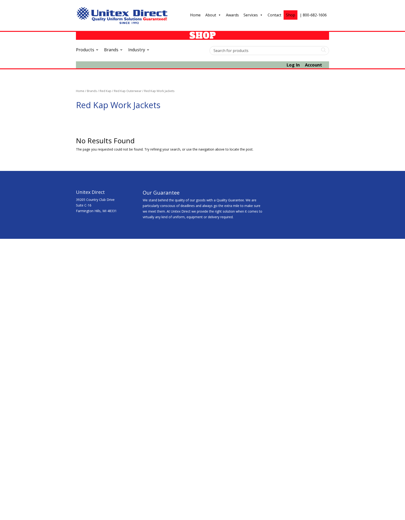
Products (85, 50)
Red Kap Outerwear (128, 91)
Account (313, 65)
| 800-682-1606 (313, 15)
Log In (293, 65)
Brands (111, 50)
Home (195, 15)
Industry (136, 50)
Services (251, 15)
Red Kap (105, 91)
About (210, 15)
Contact (274, 15)
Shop (290, 15)
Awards (232, 15)
